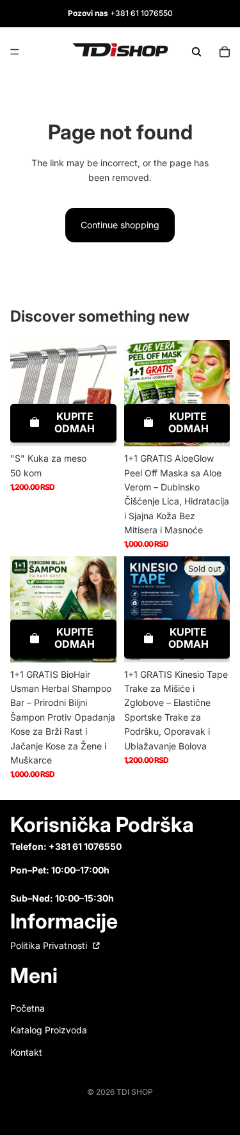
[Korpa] (225, 52)
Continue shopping (120, 224)
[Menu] (14, 52)
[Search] (196, 52)
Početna (27, 1008)
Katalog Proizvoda (48, 1029)
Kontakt (26, 1052)
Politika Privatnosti (50, 945)
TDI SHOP (134, 1092)
